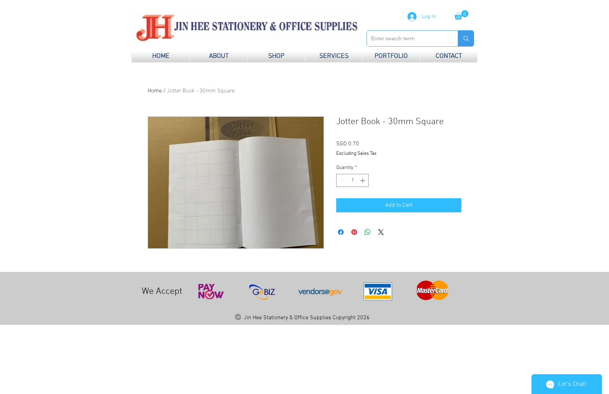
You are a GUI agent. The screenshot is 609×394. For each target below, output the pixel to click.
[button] (461, 15)
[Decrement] (341, 180)
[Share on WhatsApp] (367, 232)
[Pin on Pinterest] (354, 232)
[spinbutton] (352, 180)
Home (155, 91)
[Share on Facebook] (341, 232)
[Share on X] (381, 232)
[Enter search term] (466, 38)
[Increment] (363, 180)
